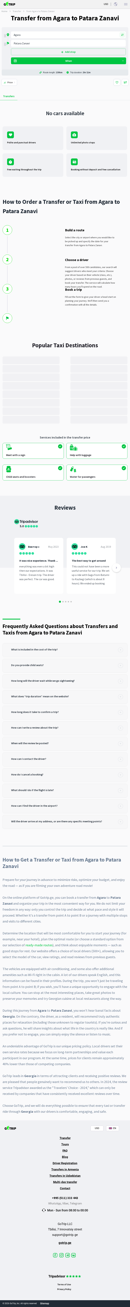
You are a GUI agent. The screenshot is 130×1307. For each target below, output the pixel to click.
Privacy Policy (64, 1289)
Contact (65, 1188)
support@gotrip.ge (65, 1235)
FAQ (65, 1150)
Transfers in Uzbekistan (65, 1175)
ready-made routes (38, 945)
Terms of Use (64, 1284)
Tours (65, 1144)
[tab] (65, 650)
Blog (65, 1157)
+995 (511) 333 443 (65, 1198)
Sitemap (44, 1303)
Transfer (17, 11)
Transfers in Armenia (65, 1169)
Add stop (70, 51)
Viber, (66, 1203)
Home (4, 11)
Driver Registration (65, 1163)
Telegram (76, 1203)
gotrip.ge (65, 1243)
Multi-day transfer (65, 1182)
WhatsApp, (55, 1203)
